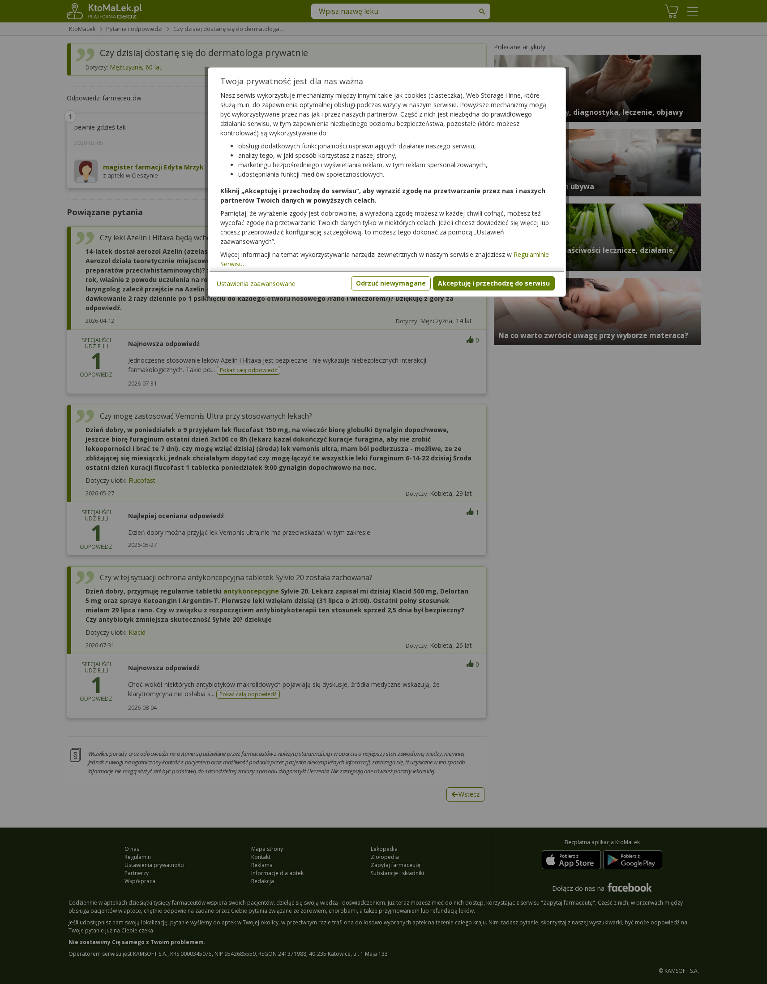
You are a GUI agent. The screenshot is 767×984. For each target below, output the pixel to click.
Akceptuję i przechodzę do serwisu (494, 283)
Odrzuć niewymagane (391, 283)
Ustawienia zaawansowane (256, 283)
